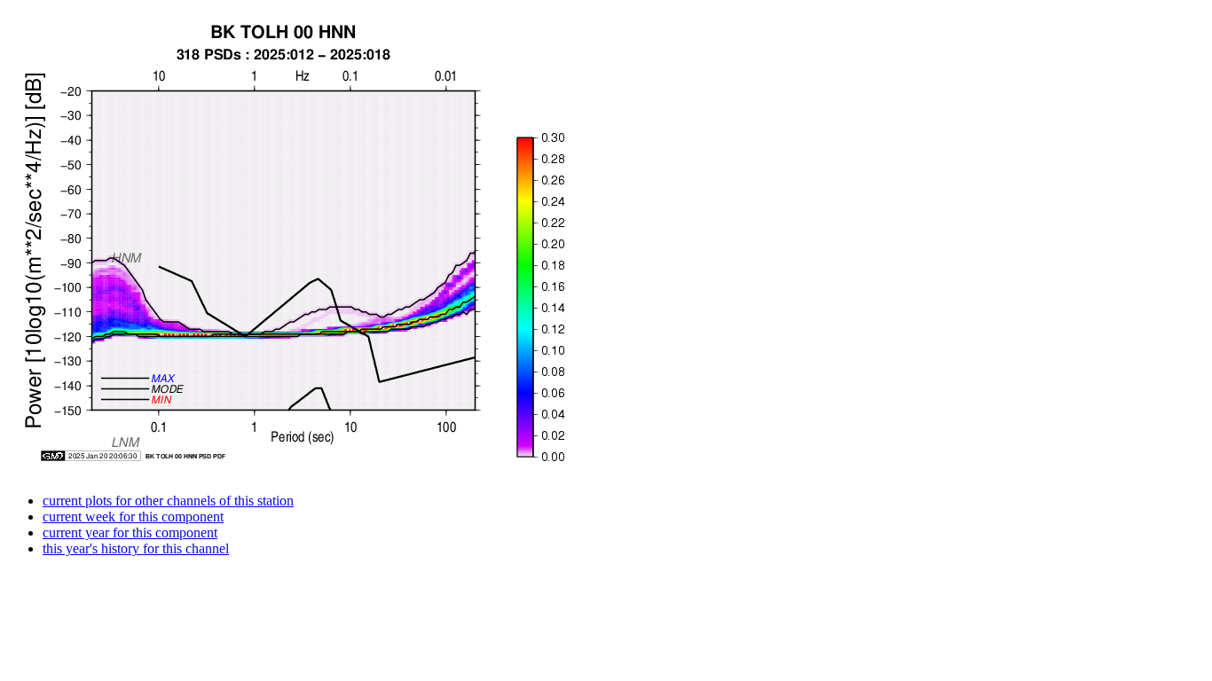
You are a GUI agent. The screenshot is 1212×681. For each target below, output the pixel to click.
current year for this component (130, 532)
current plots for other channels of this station (168, 500)
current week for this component (133, 516)
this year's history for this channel (136, 548)
